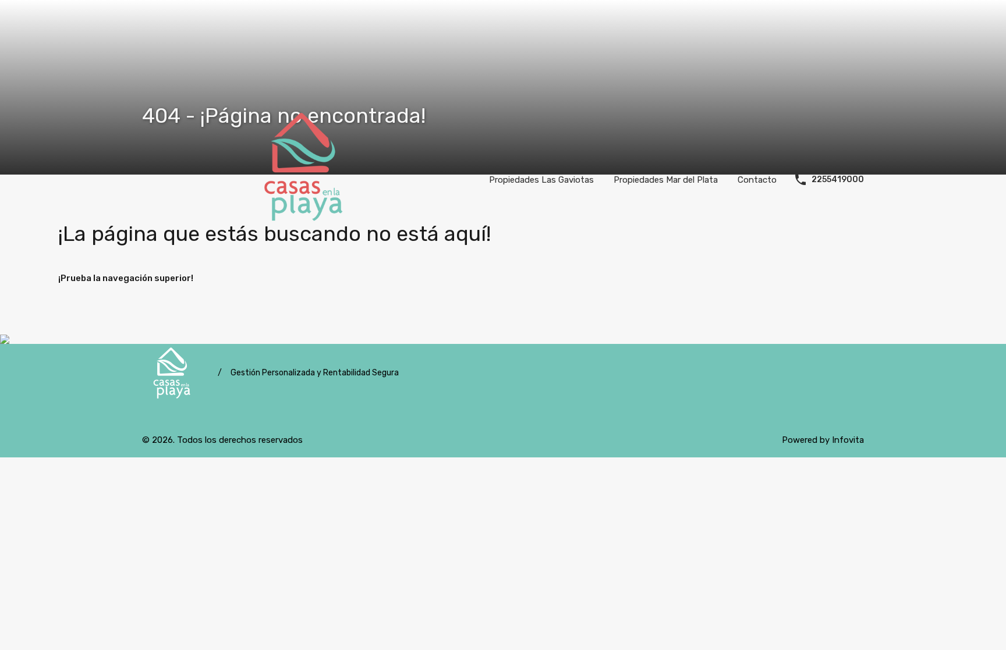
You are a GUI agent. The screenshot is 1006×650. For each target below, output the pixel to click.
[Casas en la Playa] (306, 179)
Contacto (757, 180)
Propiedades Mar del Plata (666, 180)
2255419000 (838, 179)
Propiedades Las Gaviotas (541, 180)
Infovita (848, 440)
